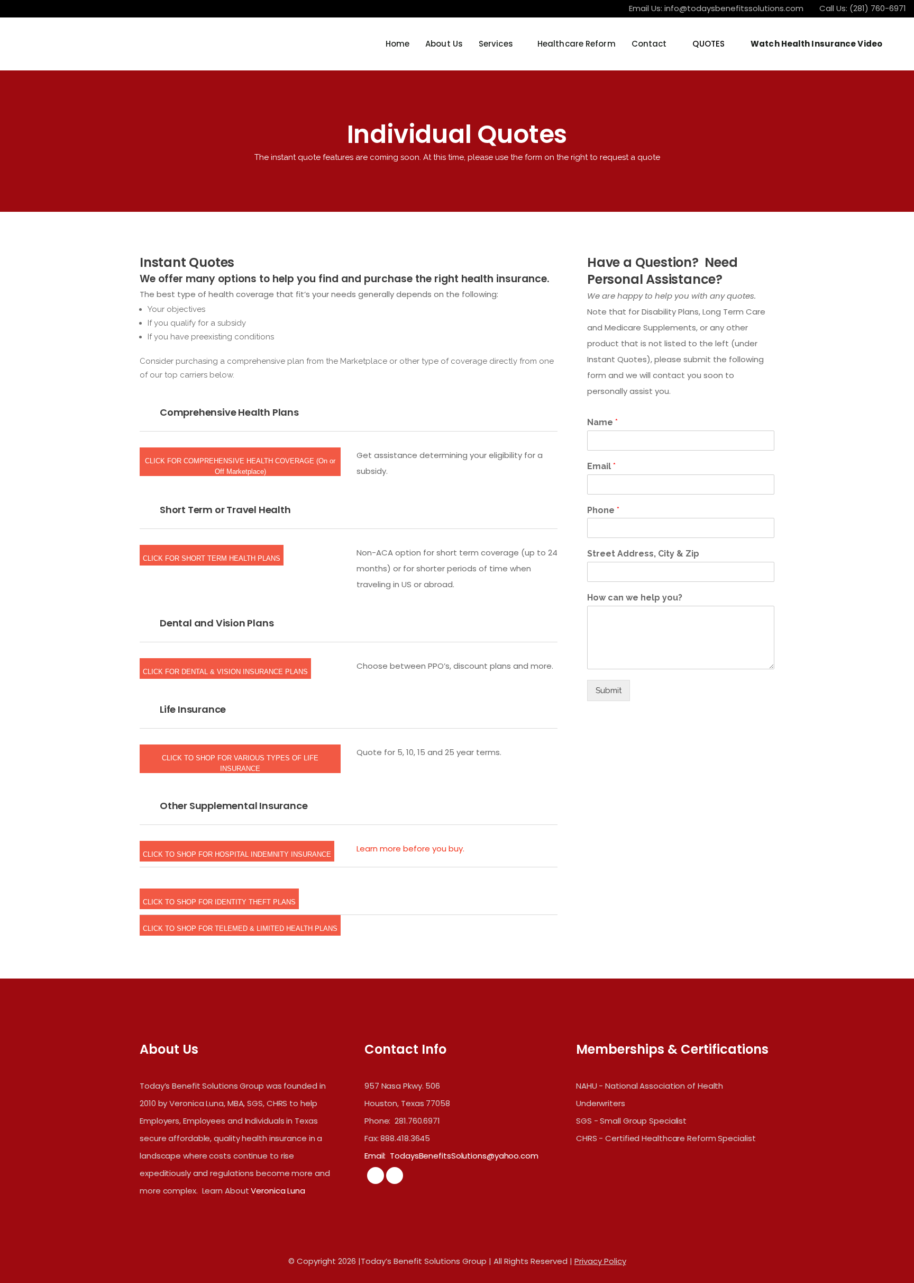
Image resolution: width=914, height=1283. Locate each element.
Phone (603, 510)
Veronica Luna (278, 1190)
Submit (608, 690)
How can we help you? (634, 598)
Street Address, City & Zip (643, 554)
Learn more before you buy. (410, 848)
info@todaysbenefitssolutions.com (733, 8)
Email (601, 466)
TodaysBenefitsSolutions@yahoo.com (464, 1155)
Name (602, 422)
